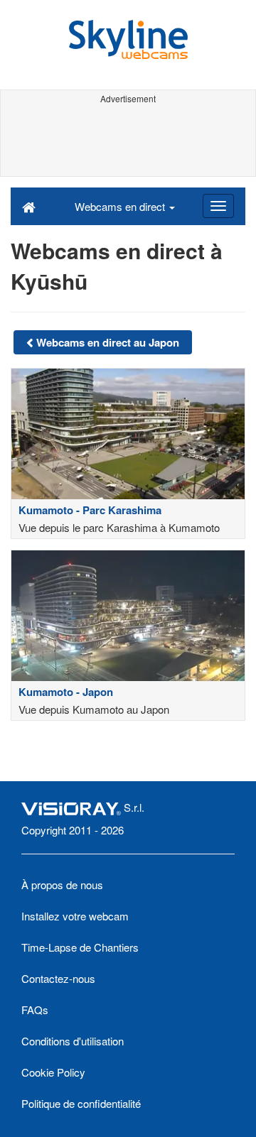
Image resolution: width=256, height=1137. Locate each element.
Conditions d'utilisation (72, 1040)
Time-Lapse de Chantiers (80, 947)
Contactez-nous (58, 978)
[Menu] (218, 206)
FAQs (34, 1009)
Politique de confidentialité (81, 1103)
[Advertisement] (128, 141)
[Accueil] (28, 206)
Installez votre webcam (75, 915)
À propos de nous (62, 884)
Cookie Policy (53, 1072)
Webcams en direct (121, 206)
